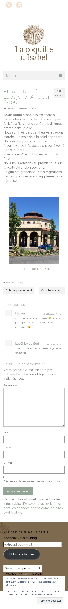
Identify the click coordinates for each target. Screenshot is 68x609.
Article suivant (51, 290)
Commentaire (10, 385)
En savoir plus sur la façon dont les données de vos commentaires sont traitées (33, 508)
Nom (6, 433)
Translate (36, 574)
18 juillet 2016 (49, 314)
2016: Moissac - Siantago (14, 283)
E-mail (7, 448)
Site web (8, 463)
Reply (58, 314)
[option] (34, 230)
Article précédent (19, 290)
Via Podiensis (25, 109)
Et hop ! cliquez (22, 554)
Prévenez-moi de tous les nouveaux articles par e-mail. (31, 481)
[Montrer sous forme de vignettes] (34, 269)
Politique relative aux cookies (39, 594)
